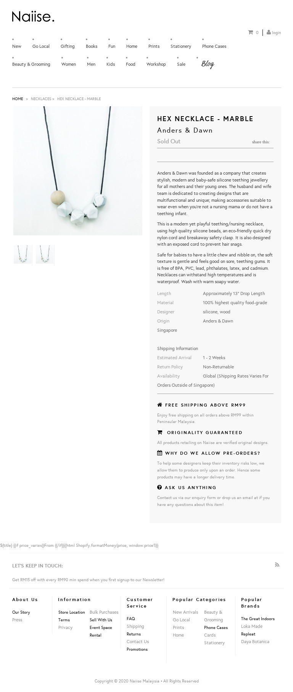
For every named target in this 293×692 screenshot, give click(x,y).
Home (131, 46)
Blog (207, 64)
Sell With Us (101, 619)
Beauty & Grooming (31, 64)
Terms (64, 619)
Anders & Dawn (185, 130)
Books (91, 46)
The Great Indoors (258, 618)
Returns (134, 634)
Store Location (71, 612)
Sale (181, 64)
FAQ (131, 618)
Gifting (68, 46)
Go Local (41, 46)
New (16, 46)
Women (68, 64)
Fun (111, 46)
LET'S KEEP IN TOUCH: (37, 565)
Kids (110, 64)
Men (91, 64)
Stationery (181, 46)
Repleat (248, 634)
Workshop (156, 64)
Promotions (137, 649)
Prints (153, 46)
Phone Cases (214, 46)
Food (130, 64)
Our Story (21, 612)
